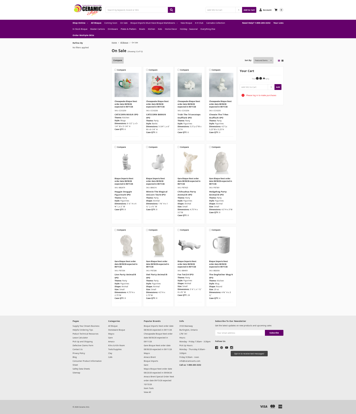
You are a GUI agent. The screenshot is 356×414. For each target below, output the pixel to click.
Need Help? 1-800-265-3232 (256, 22)
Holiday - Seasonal (189, 29)
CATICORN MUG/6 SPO (126, 114)
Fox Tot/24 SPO (186, 274)
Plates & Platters (128, 29)
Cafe (110, 357)
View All (147, 392)
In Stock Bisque (80, 29)
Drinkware (113, 29)
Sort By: (248, 60)
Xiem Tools (149, 388)
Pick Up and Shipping (83, 341)
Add (278, 87)
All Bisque (96, 22)
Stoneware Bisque (116, 330)
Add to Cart (249, 10)
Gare (110, 337)
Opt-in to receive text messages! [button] (249, 353)
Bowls (142, 29)
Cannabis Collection (215, 22)
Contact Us (78, 349)
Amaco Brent (150, 357)
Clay (110, 353)
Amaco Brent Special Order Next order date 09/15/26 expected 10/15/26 (159, 380)
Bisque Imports (151, 361)
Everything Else (208, 29)
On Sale (124, 22)
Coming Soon (110, 22)
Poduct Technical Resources (85, 333)
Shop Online (79, 22)
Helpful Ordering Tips (83, 330)
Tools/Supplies (115, 349)
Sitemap (76, 372)
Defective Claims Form (83, 345)
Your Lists (278, 22)
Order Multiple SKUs (83, 35)
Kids (160, 29)
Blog (75, 357)
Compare (117, 60)
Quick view (127, 85)
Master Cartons (97, 29)
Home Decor (171, 29)
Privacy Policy (79, 353)
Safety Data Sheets (81, 368)
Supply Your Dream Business (86, 326)
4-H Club (199, 22)
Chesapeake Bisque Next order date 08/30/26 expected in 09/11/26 (158, 337)
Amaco (111, 341)
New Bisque (186, 22)
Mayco (111, 333)
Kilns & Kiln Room (116, 345)
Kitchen (151, 29)
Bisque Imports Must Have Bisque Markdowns (152, 22)
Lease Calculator (80, 337)
